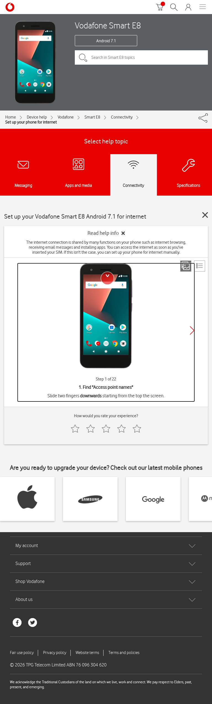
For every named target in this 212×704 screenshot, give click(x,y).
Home (10, 117)
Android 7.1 (106, 40)
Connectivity (121, 117)
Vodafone (66, 117)
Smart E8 (92, 117)
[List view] (199, 266)
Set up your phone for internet (31, 122)
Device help (37, 117)
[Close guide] (205, 215)
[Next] (192, 330)
